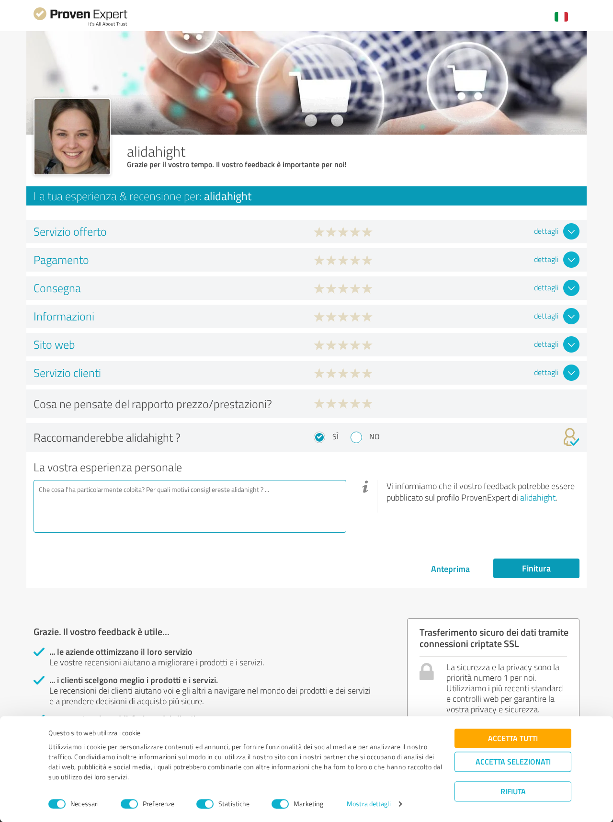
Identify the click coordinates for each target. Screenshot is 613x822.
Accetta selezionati (513, 761)
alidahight (538, 497)
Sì (335, 436)
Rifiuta (513, 791)
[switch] (129, 804)
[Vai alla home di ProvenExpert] (80, 24)
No (374, 436)
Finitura (536, 568)
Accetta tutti (513, 737)
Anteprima (450, 568)
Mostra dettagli (369, 804)
